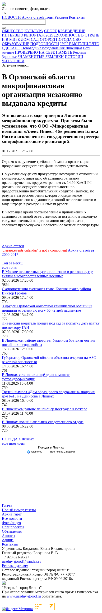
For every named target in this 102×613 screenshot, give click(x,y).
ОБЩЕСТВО (12, 31)
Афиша (8, 540)
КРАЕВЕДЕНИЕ (71, 31)
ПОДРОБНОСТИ (44, 44)
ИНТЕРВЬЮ (12, 35)
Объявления (12, 531)
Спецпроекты (13, 527)
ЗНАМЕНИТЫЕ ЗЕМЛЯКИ (41, 57)
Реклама (61, 17)
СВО (77, 39)
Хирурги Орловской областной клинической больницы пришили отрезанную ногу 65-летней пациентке (47, 308)
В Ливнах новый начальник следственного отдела (42, 422)
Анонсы (8, 536)
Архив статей (33, 17)
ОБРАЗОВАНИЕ (15, 44)
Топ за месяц (12, 263)
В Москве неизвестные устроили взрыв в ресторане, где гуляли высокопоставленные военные (47, 274)
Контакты (77, 17)
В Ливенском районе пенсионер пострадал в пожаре (44, 409)
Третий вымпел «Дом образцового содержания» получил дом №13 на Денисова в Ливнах (48, 394)
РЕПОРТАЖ (34, 35)
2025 (49, 35)
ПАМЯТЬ (64, 52)
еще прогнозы (13, 443)
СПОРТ (50, 31)
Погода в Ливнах (51, 447)
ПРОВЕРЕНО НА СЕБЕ (35, 52)
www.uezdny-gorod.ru (24, 596)
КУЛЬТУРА (33, 31)
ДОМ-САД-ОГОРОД (38, 39)
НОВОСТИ (11, 17)
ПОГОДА (64, 39)
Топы (49, 17)
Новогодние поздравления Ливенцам (51, 48)
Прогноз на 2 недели (62, 451)
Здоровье (9, 57)
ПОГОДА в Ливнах (18, 439)
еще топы (9, 267)
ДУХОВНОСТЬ (67, 35)
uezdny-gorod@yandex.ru (21, 561)
